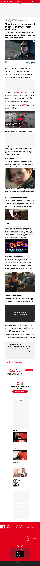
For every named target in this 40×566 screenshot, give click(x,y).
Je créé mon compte (29, 370)
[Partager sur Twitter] (32, 63)
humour (14, 460)
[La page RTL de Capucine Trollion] (6, 62)
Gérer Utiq (28, 534)
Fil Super (11, 362)
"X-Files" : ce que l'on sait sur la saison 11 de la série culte (18, 353)
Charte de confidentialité (31, 531)
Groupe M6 (8, 562)
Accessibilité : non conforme (32, 538)
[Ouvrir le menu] (1, 1)
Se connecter (29, 372)
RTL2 (19, 562)
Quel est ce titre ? (18, 529)
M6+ (12, 562)
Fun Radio (15, 562)
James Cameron (16, 92)
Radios (11, 1)
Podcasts (17, 1)
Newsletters (18, 536)
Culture (8, 531)
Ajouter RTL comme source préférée (20, 391)
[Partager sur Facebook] (27, 63)
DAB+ (33, 562)
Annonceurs (20, 564)
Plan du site (29, 540)
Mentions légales (30, 529)
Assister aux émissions (19, 525)
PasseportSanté (28, 562)
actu (13, 442)
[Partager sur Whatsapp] (29, 63)
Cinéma (7, 362)
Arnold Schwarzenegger (18, 362)
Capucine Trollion (10, 61)
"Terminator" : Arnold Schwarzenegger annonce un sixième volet (19, 346)
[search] (38, 1)
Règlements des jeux (30, 527)
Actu (8, 1)
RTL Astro (22, 562)
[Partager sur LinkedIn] (34, 63)
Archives (17, 534)
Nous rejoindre (29, 536)
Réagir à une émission (19, 527)
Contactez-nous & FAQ (31, 525)
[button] (32, 1)
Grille (14, 1)
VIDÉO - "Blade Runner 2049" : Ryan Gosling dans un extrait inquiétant (20, 351)
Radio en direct (18, 531)
